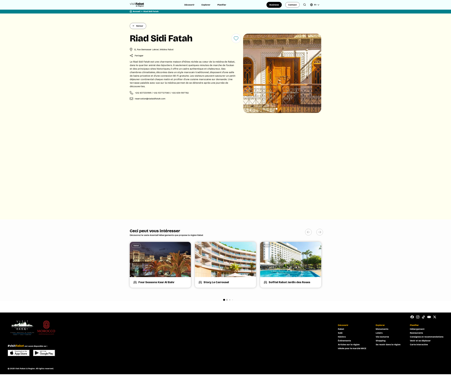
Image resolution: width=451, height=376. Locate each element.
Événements (344, 340)
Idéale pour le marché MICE (352, 348)
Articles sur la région (349, 344)
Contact (292, 5)
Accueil (136, 11)
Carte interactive (419, 344)
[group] (160, 265)
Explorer (206, 5)
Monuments (382, 329)
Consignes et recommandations (426, 337)
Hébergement (417, 329)
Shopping (381, 340)
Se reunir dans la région (388, 344)
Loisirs (379, 333)
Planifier (221, 5)
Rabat (341, 329)
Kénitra (342, 337)
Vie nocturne (382, 337)
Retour (139, 26)
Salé (340, 333)
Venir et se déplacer (420, 340)
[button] (277, 109)
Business (274, 5)
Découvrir (189, 5)
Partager (139, 55)
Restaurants (416, 333)
